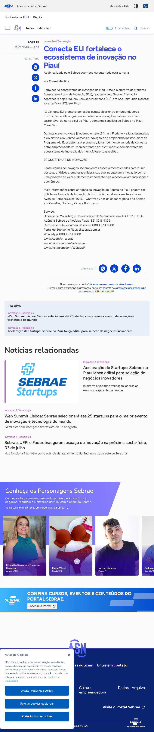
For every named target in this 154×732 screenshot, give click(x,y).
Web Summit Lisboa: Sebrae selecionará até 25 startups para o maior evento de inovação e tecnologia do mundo (76, 419)
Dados (123, 687)
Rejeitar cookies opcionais (37, 703)
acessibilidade (120, 6)
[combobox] (38, 17)
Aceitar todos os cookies (37, 690)
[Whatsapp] (35, 67)
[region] (37, 689)
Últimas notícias (79, 665)
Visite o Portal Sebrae (121, 707)
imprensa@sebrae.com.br (131, 288)
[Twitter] (35, 77)
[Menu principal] (8, 28)
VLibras (145, 6)
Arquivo (138, 687)
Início (30, 28)
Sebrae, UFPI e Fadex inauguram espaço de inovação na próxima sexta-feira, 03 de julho (76, 445)
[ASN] (77, 648)
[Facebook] (35, 88)
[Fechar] (69, 655)
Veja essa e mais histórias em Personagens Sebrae (34, 507)
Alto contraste (136, 6)
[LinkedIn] (35, 98)
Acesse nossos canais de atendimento (111, 284)
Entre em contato (112, 665)
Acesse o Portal (40, 606)
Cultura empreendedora (92, 689)
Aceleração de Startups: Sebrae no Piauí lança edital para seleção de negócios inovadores (115, 373)
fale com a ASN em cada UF (98, 291)
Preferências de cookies (37, 716)
